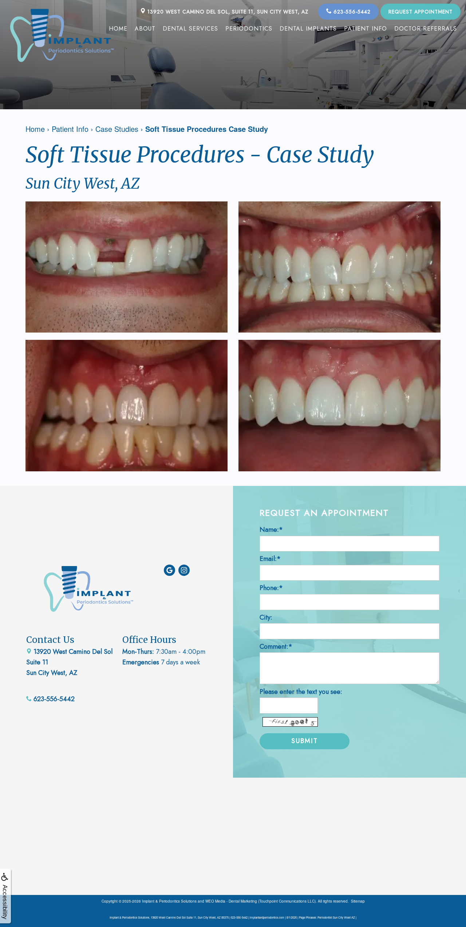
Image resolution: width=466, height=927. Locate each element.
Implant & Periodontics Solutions (169, 901)
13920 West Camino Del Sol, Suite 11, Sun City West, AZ (227, 11)
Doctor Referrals (425, 28)
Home (118, 28)
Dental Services (190, 28)
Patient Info (365, 28)
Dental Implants (308, 28)
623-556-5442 (351, 11)
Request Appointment (420, 11)
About (145, 28)
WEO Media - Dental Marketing (231, 901)
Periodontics (248, 28)
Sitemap (358, 901)
